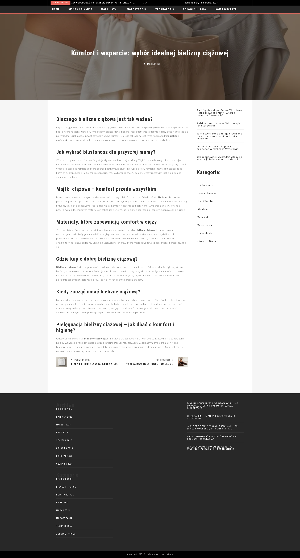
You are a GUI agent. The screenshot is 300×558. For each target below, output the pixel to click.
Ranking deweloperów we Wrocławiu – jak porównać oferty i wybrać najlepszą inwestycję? (220, 113)
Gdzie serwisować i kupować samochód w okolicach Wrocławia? (218, 147)
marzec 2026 (63, 425)
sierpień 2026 (64, 409)
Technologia (164, 9)
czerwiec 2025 (64, 464)
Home (56, 9)
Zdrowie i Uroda (60, 3)
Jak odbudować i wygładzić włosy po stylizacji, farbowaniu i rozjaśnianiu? (103, 3)
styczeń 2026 (64, 440)
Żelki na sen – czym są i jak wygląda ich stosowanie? (219, 124)
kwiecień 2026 (64, 417)
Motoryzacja (137, 9)
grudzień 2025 (64, 448)
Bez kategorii (205, 184)
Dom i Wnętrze (226, 9)
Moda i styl (109, 9)
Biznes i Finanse (80, 9)
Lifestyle (202, 208)
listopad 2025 (64, 456)
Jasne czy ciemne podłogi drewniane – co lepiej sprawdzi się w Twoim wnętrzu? (219, 136)
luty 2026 (62, 432)
